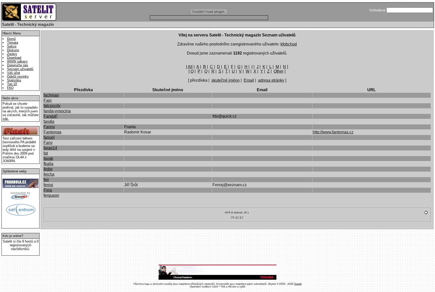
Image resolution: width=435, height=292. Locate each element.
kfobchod (288, 44)
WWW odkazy (17, 61)
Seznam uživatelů (20, 69)
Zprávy (12, 54)
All (190, 67)
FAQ (10, 88)
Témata (12, 42)
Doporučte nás (17, 65)
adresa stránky (271, 80)
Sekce (11, 46)
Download (14, 58)
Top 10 (12, 84)
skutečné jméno (225, 80)
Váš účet (13, 73)
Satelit (298, 283)
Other (278, 71)
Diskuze (13, 50)
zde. (6, 119)
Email (249, 80)
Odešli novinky (18, 76)
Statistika (14, 80)
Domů (11, 39)
